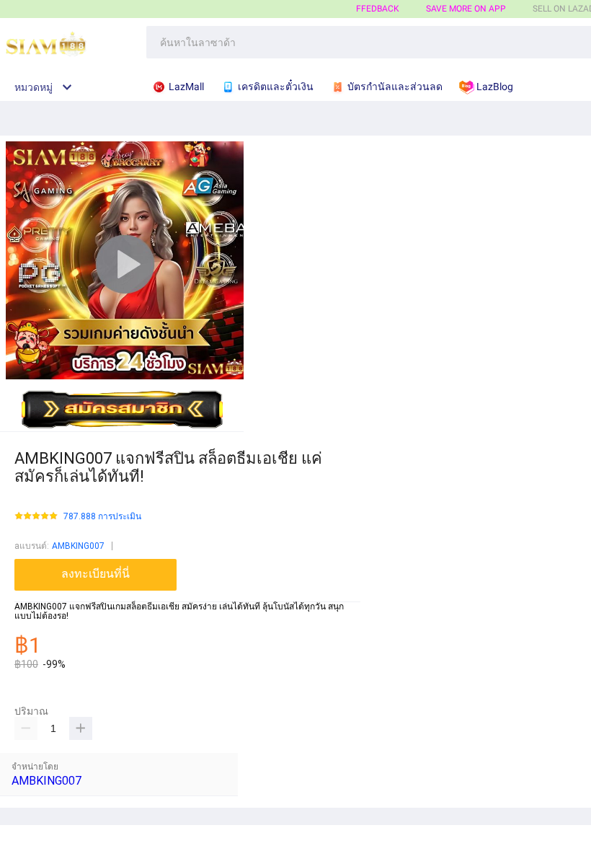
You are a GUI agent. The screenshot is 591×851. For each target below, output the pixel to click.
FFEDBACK (377, 9)
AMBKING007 (78, 546)
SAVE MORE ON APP (466, 9)
